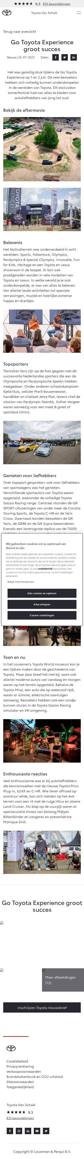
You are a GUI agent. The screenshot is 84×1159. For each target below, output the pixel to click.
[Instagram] (19, 1131)
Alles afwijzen (42, 604)
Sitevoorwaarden (20, 1081)
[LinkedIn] (73, 57)
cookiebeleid (45, 568)
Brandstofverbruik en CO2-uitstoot (34, 1076)
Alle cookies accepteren (41, 593)
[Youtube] (37, 1131)
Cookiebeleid (17, 1060)
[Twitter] (64, 57)
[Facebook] (55, 57)
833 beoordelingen (56, 3)
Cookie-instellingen (42, 615)
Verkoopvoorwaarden (23, 1071)
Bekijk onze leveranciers (21, 581)
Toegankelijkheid (20, 1086)
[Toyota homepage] (6, 13)
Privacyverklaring (20, 1066)
